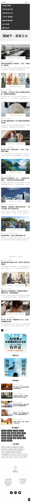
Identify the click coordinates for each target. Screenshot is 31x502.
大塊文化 (4, 430)
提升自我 (19, 86)
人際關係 (21, 435)
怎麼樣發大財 (19, 58)
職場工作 (15, 435)
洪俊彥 (11, 147)
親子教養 (10, 435)
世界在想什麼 (8, 9)
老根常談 (22, 411)
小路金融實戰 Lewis (6, 454)
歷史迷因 (19, 452)
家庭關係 (13, 433)
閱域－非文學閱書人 (19, 449)
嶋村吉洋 (12, 61)
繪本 (9, 433)
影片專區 (6, 24)
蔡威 (11, 118)
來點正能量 (7, 5)
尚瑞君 (21, 419)
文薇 (7, 457)
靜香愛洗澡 (14, 447)
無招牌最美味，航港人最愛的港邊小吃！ (14, 235)
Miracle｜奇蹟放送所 (6, 452)
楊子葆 (11, 260)
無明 (3, 457)
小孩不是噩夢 (8, 17)
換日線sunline (23, 393)
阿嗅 (25, 457)
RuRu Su (12, 176)
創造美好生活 (8, 13)
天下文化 (10, 430)
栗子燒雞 (21, 447)
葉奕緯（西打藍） (15, 233)
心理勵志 (4, 433)
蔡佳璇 (21, 385)
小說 (24, 438)
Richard (14, 454)
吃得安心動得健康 (19, 285)
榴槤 (14, 452)
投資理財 (4, 435)
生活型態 (10, 440)
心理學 (18, 433)
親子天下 (10, 438)
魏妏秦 (11, 449)
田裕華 (12, 204)
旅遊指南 (19, 172)
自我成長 (4, 438)
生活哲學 (4, 440)
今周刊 (23, 433)
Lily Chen (16, 457)
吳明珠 (12, 317)
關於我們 (6, 28)
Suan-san (25, 454)
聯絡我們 (8, 485)
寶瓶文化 (21, 430)
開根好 (3, 447)
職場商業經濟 (8, 20)
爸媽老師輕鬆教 (20, 144)
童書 (14, 438)
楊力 (11, 90)
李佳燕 (21, 402)
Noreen (19, 454)
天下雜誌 (15, 430)
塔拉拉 (11, 457)
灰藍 (21, 457)
